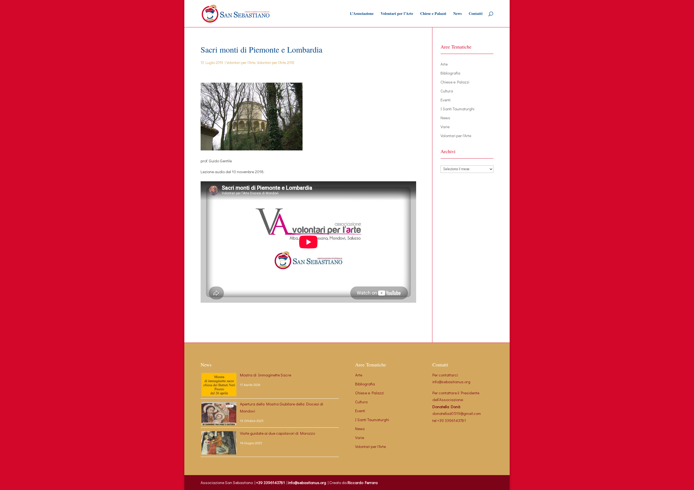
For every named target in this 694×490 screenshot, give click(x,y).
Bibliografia (450, 73)
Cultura (447, 91)
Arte (444, 64)
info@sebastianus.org (451, 381)
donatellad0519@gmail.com (456, 413)
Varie (445, 126)
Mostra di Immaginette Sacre (265, 375)
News (457, 14)
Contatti (476, 14)
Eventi (446, 99)
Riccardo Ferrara (363, 482)
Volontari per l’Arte (397, 14)
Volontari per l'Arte (240, 62)
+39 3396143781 (451, 420)
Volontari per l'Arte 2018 (275, 62)
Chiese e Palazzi (433, 14)
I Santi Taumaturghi (457, 108)
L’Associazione (362, 14)
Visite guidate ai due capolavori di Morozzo (277, 433)
